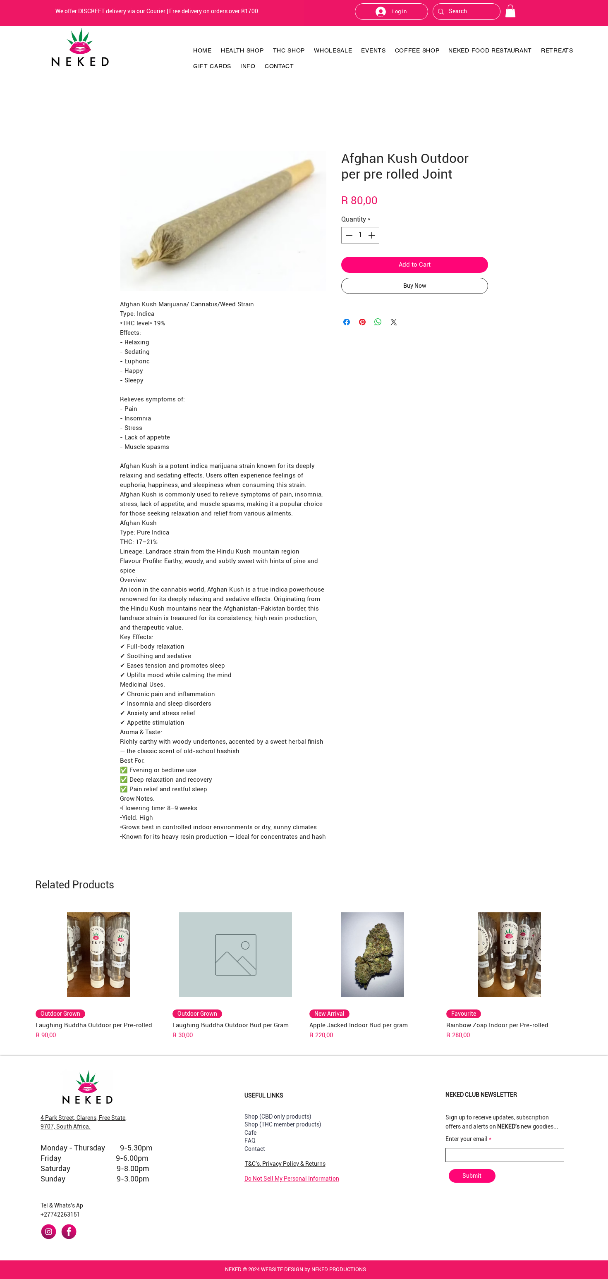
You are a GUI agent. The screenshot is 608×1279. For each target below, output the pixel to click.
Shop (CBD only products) (277, 1116)
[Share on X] (394, 322)
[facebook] (69, 1232)
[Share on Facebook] (347, 322)
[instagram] (49, 1232)
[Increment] (372, 235)
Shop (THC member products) (282, 1124)
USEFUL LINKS (263, 1095)
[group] (304, 973)
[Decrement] (348, 235)
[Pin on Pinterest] (362, 322)
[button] (510, 11)
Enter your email (466, 1139)
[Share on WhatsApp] (378, 322)
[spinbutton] (360, 235)
